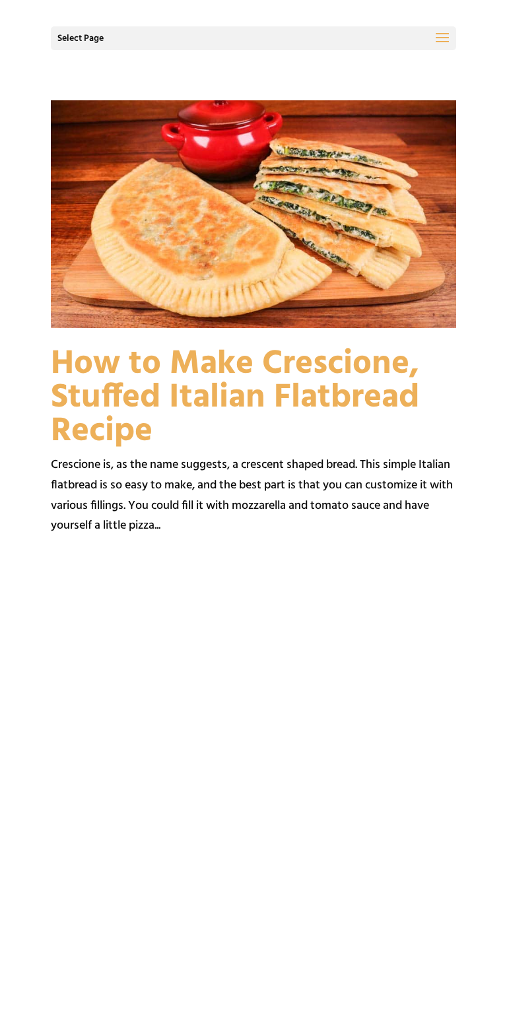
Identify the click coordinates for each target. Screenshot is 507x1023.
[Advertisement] (253, 705)
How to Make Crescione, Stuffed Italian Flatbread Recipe (235, 398)
